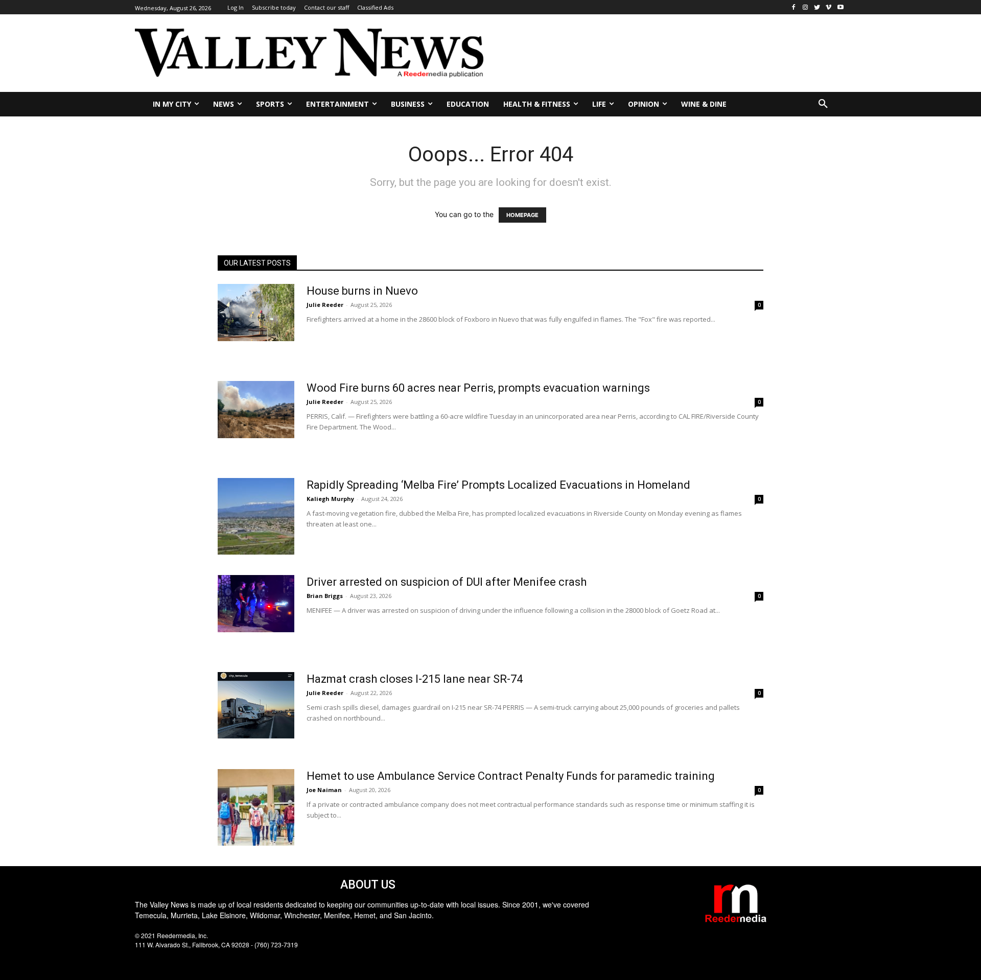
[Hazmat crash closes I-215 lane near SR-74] (256, 705)
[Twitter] (817, 7)
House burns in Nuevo (362, 290)
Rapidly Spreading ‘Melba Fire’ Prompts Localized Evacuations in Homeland (498, 485)
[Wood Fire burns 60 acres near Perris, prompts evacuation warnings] (256, 410)
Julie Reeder (325, 304)
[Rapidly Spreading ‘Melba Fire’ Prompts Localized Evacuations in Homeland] (256, 516)
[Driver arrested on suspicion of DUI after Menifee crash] (256, 604)
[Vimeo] (828, 7)
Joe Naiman (324, 790)
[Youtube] (840, 7)
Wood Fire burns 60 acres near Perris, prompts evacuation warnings (478, 387)
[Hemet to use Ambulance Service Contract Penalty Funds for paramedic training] (256, 807)
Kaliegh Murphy (330, 499)
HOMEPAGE (522, 215)
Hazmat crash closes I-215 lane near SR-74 (415, 679)
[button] (823, 104)
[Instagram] (805, 7)
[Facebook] (794, 7)
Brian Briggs (325, 596)
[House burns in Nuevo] (256, 313)
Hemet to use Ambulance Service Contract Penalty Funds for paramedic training (511, 776)
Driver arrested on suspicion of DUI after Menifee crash (447, 582)
